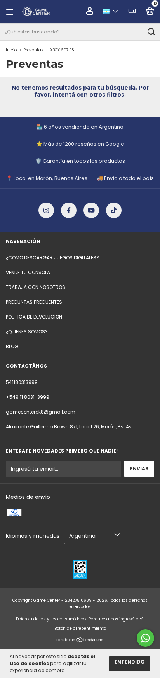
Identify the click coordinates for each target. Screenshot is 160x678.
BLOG (12, 346)
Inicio (11, 50)
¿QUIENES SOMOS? (27, 331)
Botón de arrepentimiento (80, 628)
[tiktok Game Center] (114, 210)
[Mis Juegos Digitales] (132, 12)
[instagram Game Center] (46, 210)
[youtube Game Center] (91, 210)
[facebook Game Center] (69, 210)
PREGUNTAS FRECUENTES (34, 302)
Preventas (33, 50)
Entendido (130, 662)
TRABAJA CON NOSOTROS (35, 287)
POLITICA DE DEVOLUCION (34, 316)
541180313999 (22, 382)
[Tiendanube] (80, 641)
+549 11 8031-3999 (27, 397)
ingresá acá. (131, 619)
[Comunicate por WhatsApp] (145, 638)
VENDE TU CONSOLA (28, 272)
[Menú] (12, 12)
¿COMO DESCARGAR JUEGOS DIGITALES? (52, 257)
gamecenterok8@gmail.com (40, 412)
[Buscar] (150, 32)
